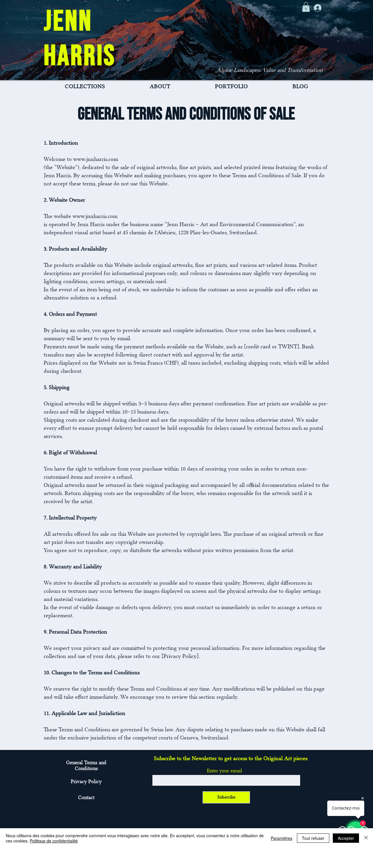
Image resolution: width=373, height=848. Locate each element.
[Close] (366, 838)
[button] (306, 7)
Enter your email (224, 770)
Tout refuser (313, 838)
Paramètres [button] (281, 838)
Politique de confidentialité (54, 841)
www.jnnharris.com (95, 159)
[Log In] (318, 7)
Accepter (346, 838)
